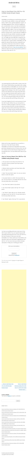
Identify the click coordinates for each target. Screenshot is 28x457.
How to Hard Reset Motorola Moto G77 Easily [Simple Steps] (14, 428)
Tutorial (13, 260)
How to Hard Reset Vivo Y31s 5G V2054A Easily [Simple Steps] (7, 385)
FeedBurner (16, 255)
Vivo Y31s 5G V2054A (18, 47)
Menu (14, 6)
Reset (21, 260)
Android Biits (14, 3)
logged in (9, 396)
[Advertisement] (14, 67)
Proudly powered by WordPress (8, 452)
